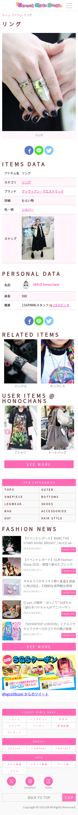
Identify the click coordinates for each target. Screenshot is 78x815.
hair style (52, 518)
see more (39, 464)
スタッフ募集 (39, 764)
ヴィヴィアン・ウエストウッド (43, 191)
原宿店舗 (63, 725)
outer (47, 489)
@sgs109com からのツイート (25, 693)
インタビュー (39, 719)
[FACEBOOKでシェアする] (29, 150)
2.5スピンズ (61, 305)
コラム (14, 771)
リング (26, 182)
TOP (69, 797)
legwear (13, 504)
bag (8, 511)
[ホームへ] (39, 4)
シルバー (28, 209)
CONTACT (64, 748)
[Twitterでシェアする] (49, 150)
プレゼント (14, 732)
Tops (9, 489)
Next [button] (70, 364)
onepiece (14, 496)
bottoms (50, 496)
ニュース (14, 719)
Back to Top (39, 797)
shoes (47, 504)
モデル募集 (14, 764)
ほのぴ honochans (45, 284)
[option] (39, 86)
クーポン (39, 725)
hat (8, 518)
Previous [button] (7, 364)
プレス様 (63, 764)
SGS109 (14, 748)
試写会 (63, 719)
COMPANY (39, 748)
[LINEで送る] (39, 150)
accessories (54, 511)
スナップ (14, 725)
